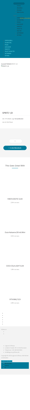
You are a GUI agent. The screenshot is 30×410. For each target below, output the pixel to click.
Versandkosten (19, 119)
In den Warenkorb (15, 148)
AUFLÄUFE (20, 24)
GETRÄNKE (20, 33)
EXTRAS (19, 35)
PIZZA (18, 22)
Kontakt (19, 10)
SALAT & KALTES (10, 51)
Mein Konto (20, 12)
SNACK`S (19, 26)
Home (3, 64)
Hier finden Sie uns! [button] (6, 361)
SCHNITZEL (20, 20)
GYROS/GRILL (9, 40)
